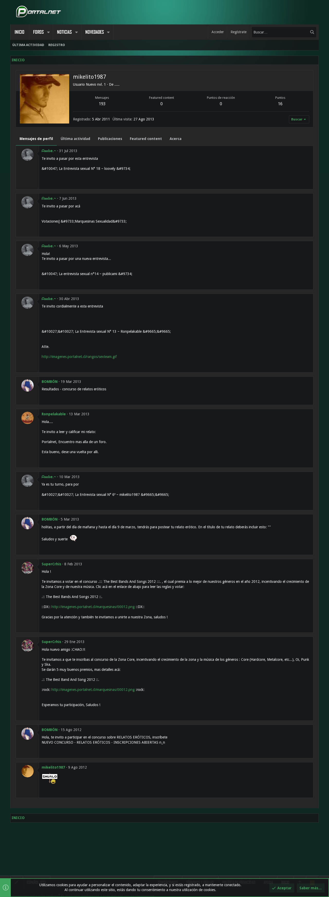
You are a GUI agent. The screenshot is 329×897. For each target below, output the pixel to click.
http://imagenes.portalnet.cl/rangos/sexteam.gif (79, 357)
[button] (48, 32)
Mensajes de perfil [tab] (36, 139)
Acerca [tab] (175, 139)
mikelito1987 (53, 767)
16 (280, 103)
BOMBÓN (50, 382)
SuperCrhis (51, 564)
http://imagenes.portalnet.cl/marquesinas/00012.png (93, 607)
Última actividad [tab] (75, 139)
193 (102, 103)
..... (117, 84)
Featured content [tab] (146, 139)
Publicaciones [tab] (110, 139)
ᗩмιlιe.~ (49, 151)
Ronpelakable (54, 414)
